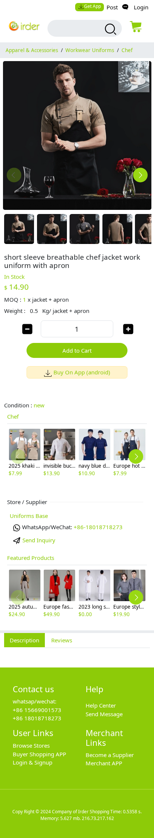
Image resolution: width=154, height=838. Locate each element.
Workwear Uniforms (89, 50)
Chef (127, 50)
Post (112, 7)
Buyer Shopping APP (39, 754)
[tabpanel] (77, 653)
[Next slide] (140, 175)
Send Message (104, 714)
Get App (92, 6)
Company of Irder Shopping (80, 811)
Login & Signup (32, 762)
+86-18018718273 (98, 527)
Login (141, 7)
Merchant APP (104, 763)
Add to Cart (77, 350)
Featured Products (30, 557)
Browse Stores (31, 745)
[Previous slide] (14, 175)
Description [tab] (24, 640)
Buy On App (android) (81, 372)
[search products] (109, 29)
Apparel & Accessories (32, 50)
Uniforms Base (29, 515)
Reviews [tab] (61, 640)
